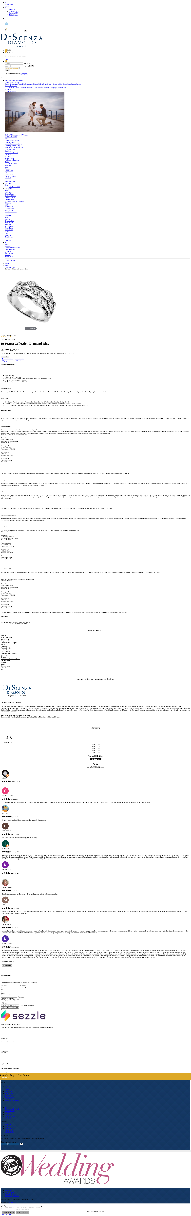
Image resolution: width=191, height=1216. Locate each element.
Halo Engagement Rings (29, 84)
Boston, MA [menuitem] (13, 9)
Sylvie (7, 231)
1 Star (94, 752)
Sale (6, 138)
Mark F (4, 905)
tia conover (5, 848)
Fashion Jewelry (11, 137)
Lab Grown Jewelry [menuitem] (11, 163)
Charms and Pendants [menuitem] (11, 153)
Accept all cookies (22, 1212)
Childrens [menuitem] (8, 154)
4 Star (94, 746)
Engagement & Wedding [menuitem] (12, 1109)
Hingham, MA (9, 1128)
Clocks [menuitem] (7, 172)
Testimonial (21, 997)
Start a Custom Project (74, 84)
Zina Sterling (9, 237)
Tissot (6, 233)
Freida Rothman (10, 208)
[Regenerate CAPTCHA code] (6, 1003)
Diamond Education (11, 86)
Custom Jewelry (10, 249)
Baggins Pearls (9, 194)
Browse (7, 59)
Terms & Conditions (11, 1194)
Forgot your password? (12, 68)
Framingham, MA (10, 1126)
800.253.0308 (9, 1132)
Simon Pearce (9, 228)
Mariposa (8, 215)
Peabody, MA (9, 1130)
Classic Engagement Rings (13, 84)
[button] (97, 8)
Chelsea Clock (9, 199)
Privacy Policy (9, 1097)
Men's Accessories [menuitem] (10, 158)
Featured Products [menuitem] (10, 1116)
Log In (7, 70)
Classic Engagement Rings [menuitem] (13, 144)
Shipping (4, 361)
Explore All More (10, 260)
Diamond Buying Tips (50, 87)
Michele (7, 217)
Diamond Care (61, 87)
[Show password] (32, 66)
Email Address (24, 988)
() (98, 744)
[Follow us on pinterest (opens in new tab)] (97, 21)
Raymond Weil (9, 221)
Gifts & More (9, 171)
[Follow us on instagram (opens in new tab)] (97, 19)
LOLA (7, 214)
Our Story (8, 255)
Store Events (9, 1093)
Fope (6, 205)
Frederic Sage (9, 206)
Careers (7, 246)
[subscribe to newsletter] (21, 1144)
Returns (11, 361)
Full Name (23, 985)
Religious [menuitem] (8, 165)
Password (27, 66)
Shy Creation (9, 226)
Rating (2, 993)
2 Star (94, 750)
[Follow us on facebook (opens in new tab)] (97, 18)
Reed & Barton (9, 222)
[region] (30, 301)
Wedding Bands (62, 84)
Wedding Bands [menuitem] (10, 142)
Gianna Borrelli (7, 924)
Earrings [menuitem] (7, 156)
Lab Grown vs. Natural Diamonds (15, 87)
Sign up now (24, 74)
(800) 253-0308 (6, 336)
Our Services (9, 253)
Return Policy (9, 256)
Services (7, 1090)
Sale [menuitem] (6, 1107)
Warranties (19, 361)
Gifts (6, 185)
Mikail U (4, 778)
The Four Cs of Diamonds (34, 87)
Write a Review (7, 965)
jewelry (7, 265)
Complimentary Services (12, 248)
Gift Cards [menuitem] (8, 1118)
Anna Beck (8, 192)
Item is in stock (5, 624)
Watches (7, 169)
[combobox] (14, 31)
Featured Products (10, 176)
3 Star (94, 748)
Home (7, 263)
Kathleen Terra (6, 869)
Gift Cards (8, 178)
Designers (8, 188)
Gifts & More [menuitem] (9, 1114)
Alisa (6, 190)
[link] (97, 6)
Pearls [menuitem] (7, 162)
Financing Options (10, 91)
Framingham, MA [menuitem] (14, 11)
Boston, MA (9, 1125)
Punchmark (12, 1202)
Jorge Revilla (9, 210)
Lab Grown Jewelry (11, 212)
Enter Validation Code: (7, 998)
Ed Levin (8, 203)
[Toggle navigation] (1, 77)
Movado (7, 219)
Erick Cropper (6, 831)
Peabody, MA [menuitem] (13, 15)
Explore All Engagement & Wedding (16, 135)
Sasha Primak (9, 224)
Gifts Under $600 (14, 187)
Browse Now (6, 1077)
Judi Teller (5, 813)
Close (3, 1007)
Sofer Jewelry (9, 230)
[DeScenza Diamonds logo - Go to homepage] (22, 44)
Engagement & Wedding (14, 80)
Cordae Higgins (7, 887)
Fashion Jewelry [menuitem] (10, 1111)
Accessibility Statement (12, 1196)
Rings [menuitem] (6, 167)
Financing (8, 89)
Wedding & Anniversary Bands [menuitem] (14, 147)
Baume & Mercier (10, 196)
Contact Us (8, 1098)
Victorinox (8, 235)
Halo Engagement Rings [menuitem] (12, 146)
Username (27, 63)
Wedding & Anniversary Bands (47, 84)
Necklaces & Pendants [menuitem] (12, 160)
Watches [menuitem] (7, 1112)
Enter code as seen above (27, 1005)
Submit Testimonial (12, 1007)
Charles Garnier (10, 197)
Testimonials (9, 1091)
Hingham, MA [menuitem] (13, 13)
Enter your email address (8, 1142)
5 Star (94, 744)
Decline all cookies (8, 1212)
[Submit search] (25, 31)
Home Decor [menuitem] (9, 174)
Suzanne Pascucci (7, 795)
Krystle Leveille (7, 943)
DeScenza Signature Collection (14, 201)
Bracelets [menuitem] (8, 151)
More (7, 244)
